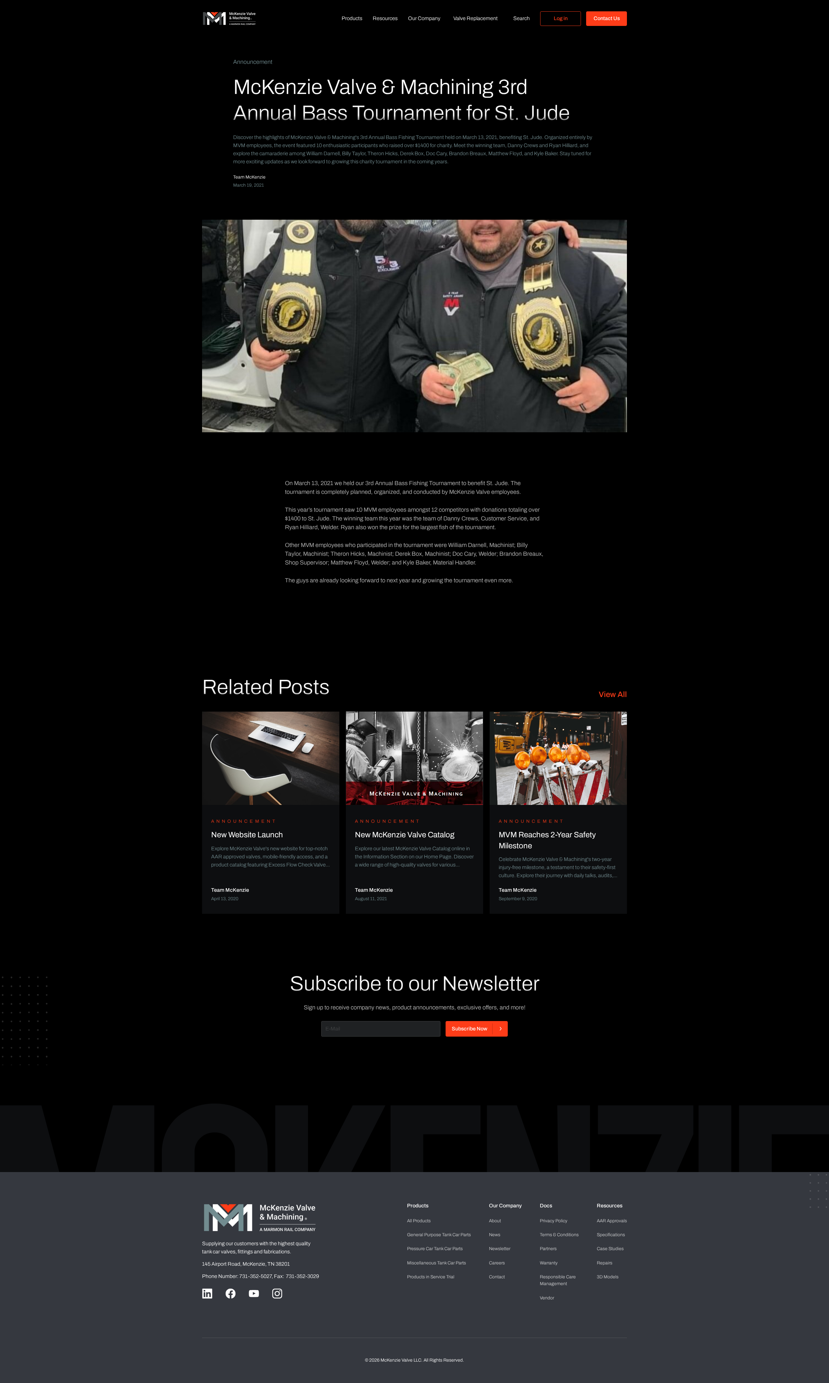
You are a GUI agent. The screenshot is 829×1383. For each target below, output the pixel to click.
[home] (229, 18)
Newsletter (499, 1248)
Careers (497, 1263)
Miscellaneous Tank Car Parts (436, 1263)
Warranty (549, 1263)
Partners (548, 1248)
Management (558, 1280)
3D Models (608, 1276)
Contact (497, 1276)
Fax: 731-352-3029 (296, 1276)
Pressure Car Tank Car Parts (435, 1248)
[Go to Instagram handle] (277, 1293)
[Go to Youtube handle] (254, 1293)
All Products (419, 1220)
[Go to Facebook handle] (230, 1293)
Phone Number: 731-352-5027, (238, 1276)
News (494, 1234)
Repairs (604, 1263)
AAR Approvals (612, 1220)
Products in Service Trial (430, 1276)
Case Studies (610, 1248)
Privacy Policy (553, 1220)
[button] (352, 18)
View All (613, 694)
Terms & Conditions (559, 1234)
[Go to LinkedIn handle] (207, 1293)
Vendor (547, 1298)
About (495, 1220)
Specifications (611, 1234)
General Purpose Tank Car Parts (439, 1234)
